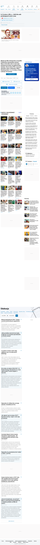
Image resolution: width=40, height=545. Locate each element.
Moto (26, 9)
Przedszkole (3, 311)
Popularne (28, 115)
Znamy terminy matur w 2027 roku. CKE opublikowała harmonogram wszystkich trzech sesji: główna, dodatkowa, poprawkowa (32, 140)
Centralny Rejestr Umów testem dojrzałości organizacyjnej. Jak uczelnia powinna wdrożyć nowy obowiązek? (31, 135)
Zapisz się (32, 79)
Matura (2, 312)
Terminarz (30, 161)
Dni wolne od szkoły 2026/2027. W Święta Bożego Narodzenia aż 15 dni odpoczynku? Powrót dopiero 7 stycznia (32, 126)
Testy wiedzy (15, 312)
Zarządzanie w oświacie (30, 311)
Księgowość (2, 9)
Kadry (6, 9)
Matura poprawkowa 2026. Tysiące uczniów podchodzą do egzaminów (32, 118)
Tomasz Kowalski (4, 24)
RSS (10, 542)
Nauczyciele (16, 311)
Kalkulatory (30, 153)
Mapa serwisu (25, 542)
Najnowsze (32, 115)
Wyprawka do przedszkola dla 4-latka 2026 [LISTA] (31, 148)
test (17, 78)
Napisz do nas (18, 81)
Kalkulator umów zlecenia (30, 154)
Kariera (35, 541)
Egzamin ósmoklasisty (8, 312)
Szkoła (7, 311)
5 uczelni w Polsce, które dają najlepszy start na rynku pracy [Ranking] (31, 124)
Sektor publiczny (13, 9)
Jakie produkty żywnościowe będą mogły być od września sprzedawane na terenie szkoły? (32, 121)
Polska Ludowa (9, 78)
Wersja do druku (7, 81)
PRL (2, 78)
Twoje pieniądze (22, 9)
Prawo (18, 9)
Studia (11, 311)
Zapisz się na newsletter (13, 84)
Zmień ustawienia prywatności (20, 541)
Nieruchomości (30, 9)
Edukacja (35, 9)
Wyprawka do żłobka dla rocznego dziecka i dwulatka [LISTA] (32, 129)
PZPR (14, 78)
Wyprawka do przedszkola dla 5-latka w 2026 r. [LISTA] (31, 137)
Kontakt (14, 542)
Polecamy (27, 198)
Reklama (19, 542)
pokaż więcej (11, 521)
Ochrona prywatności (9, 541)
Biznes (9, 9)
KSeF (39, 9)
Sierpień (36, 161)
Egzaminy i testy (22, 311)
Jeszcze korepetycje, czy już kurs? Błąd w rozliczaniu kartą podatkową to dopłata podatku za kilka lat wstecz (32, 143)
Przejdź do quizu (11, 74)
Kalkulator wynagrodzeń (30, 156)
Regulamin (30, 541)
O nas (3, 541)
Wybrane (36, 115)
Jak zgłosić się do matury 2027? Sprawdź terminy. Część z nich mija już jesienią (32, 132)
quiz (4, 78)
